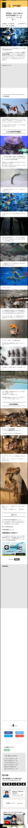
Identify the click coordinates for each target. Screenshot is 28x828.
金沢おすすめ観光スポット (10, 760)
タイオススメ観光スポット (10, 758)
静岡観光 (17, 559)
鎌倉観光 (6, 766)
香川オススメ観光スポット (10, 764)
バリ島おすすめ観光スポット (10, 762)
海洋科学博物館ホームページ (8, 529)
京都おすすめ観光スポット (10, 768)
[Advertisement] (13, 76)
